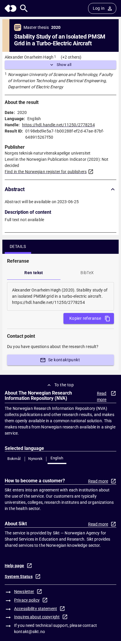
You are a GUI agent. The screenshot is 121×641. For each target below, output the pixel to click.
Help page (14, 565)
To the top (64, 384)
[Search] (23, 8)
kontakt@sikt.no (29, 631)
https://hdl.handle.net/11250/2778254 (58, 124)
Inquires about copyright (37, 617)
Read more (102, 396)
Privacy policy (27, 600)
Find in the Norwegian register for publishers (46, 171)
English (57, 458)
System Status (19, 576)
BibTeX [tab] (87, 272)
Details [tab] (18, 246)
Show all (64, 64)
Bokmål (14, 458)
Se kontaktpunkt (64, 359)
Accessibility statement (35, 608)
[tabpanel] (60, 296)
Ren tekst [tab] (33, 272)
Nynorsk (35, 458)
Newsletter (24, 591)
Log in (99, 8)
